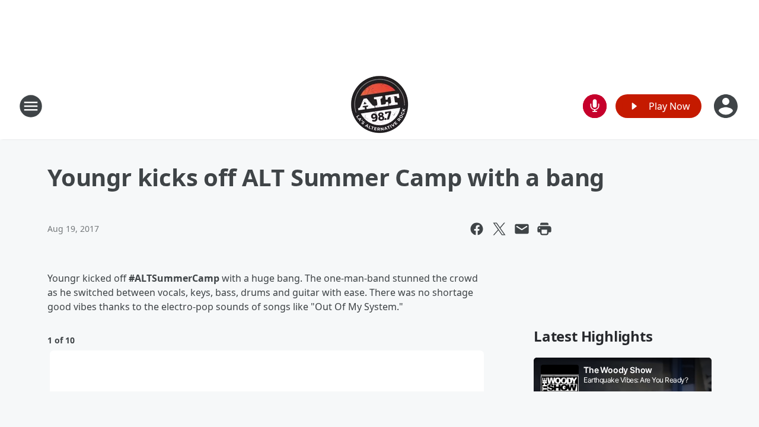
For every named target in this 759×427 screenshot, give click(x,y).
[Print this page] (544, 229)
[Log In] (727, 106)
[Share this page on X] (499, 229)
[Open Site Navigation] (31, 106)
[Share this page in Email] (522, 229)
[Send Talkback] (595, 106)
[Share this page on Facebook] (476, 229)
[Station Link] (379, 106)
